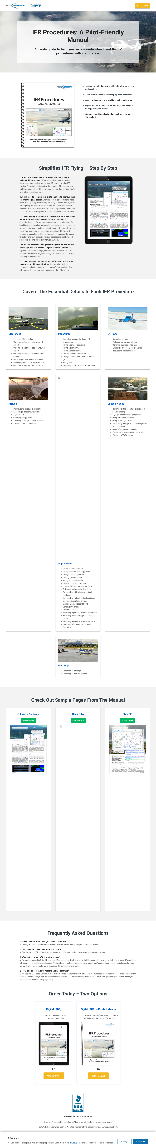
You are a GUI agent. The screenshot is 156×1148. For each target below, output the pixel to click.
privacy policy (76, 1143)
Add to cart (54, 1076)
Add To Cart (142, 6)
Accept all (140, 1141)
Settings (124, 1141)
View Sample (28, 721)
